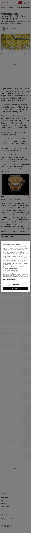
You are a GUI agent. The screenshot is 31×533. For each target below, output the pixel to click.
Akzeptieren (15, 288)
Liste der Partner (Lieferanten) (9, 279)
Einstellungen (15, 284)
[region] (15, 266)
